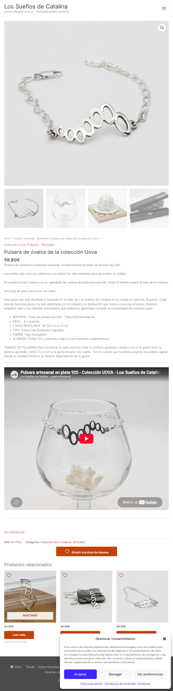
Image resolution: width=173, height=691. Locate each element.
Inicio (7, 238)
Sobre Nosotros (48, 667)
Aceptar (80, 674)
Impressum (144, 683)
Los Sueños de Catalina (36, 6)
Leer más (19, 634)
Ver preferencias (150, 674)
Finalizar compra (56, 672)
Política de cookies (91, 683)
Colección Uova (15, 244)
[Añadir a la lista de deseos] (9, 575)
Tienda (17, 238)
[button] (164, 639)
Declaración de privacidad (120, 683)
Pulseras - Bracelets (36, 238)
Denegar (115, 674)
